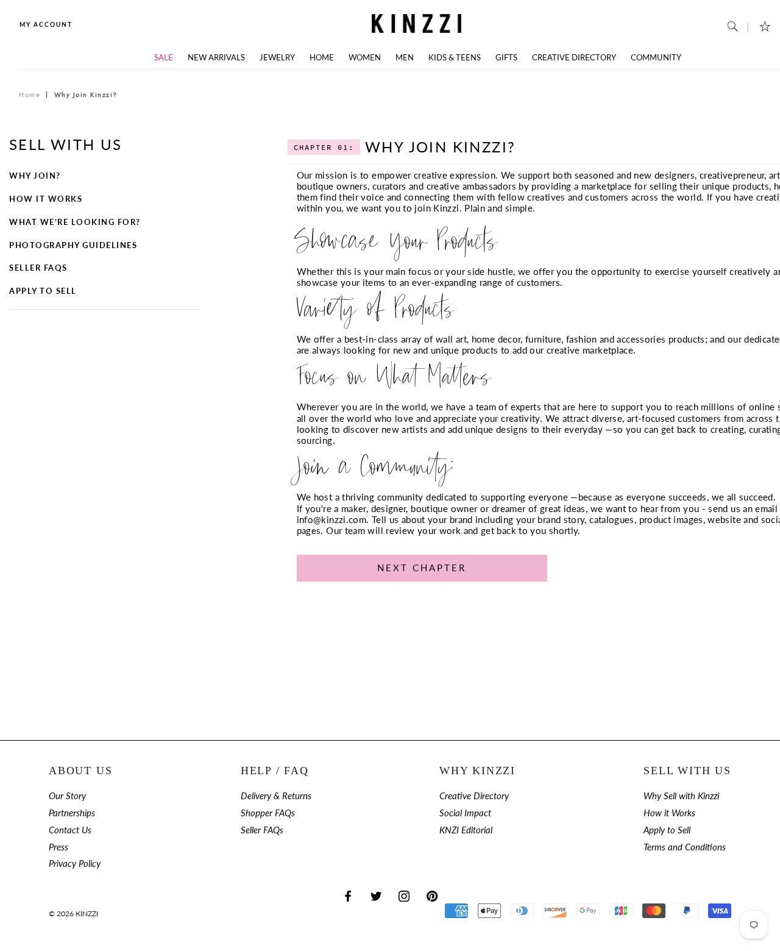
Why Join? (35, 175)
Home (322, 57)
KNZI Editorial (465, 830)
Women (365, 57)
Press (58, 847)
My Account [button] (46, 24)
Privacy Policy (75, 863)
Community (656, 57)
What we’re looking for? (75, 222)
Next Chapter (421, 567)
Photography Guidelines (73, 245)
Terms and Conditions (685, 847)
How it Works (45, 199)
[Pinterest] (432, 895)
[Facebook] (347, 895)
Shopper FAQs (268, 813)
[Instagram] (404, 895)
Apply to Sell (43, 291)
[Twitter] (375, 895)
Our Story (67, 796)
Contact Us (70, 830)
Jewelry (277, 57)
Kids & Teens (454, 57)
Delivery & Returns (276, 796)
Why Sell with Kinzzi (681, 796)
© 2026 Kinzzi (73, 913)
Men (404, 57)
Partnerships (72, 813)
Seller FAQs (38, 267)
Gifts (506, 57)
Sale (163, 57)
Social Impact (465, 813)
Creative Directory (574, 57)
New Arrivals (216, 57)
